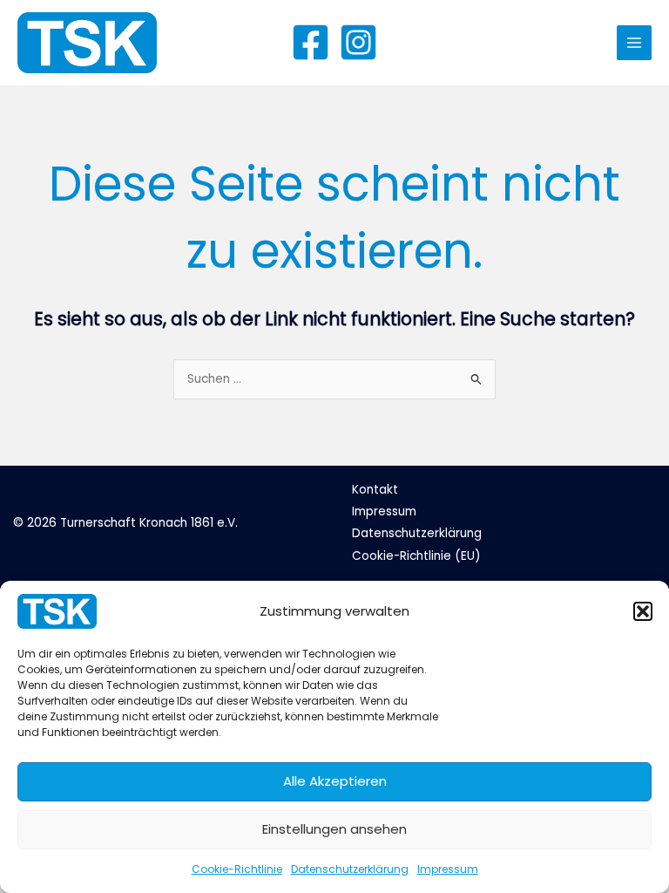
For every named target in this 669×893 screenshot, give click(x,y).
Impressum (447, 869)
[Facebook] (310, 42)
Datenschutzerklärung (350, 869)
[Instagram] (358, 42)
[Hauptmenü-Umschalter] (634, 43)
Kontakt (375, 489)
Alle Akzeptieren (335, 781)
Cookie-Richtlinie (237, 869)
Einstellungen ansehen (334, 829)
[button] (643, 611)
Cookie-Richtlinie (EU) (416, 556)
